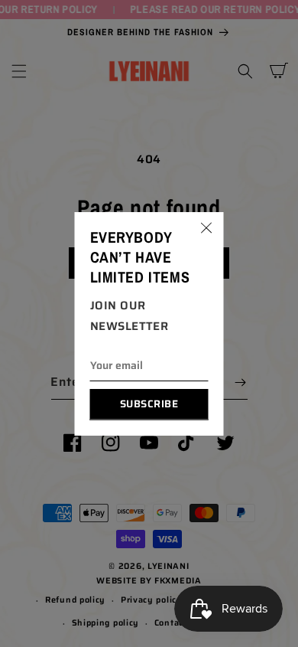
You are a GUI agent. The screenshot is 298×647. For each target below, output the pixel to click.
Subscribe (149, 404)
